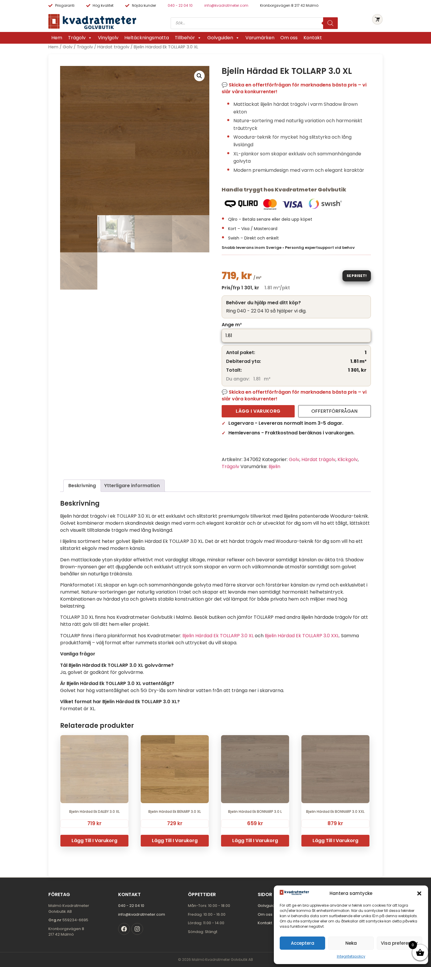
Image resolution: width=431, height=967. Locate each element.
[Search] (330, 23)
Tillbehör (185, 37)
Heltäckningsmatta (146, 37)
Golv (67, 47)
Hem (56, 37)
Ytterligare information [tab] (132, 485)
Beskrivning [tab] (82, 485)
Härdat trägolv (113, 47)
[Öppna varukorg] (377, 19)
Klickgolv (347, 459)
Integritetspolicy (351, 956)
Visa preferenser (399, 943)
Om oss (289, 37)
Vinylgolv (108, 37)
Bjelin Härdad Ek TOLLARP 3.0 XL (218, 635)
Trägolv (77, 37)
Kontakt (312, 37)
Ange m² (232, 324)
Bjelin (274, 466)
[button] (419, 893)
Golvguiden (220, 37)
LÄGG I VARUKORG (258, 411)
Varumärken (259, 37)
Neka (351, 943)
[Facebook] (124, 929)
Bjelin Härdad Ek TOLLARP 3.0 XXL (302, 635)
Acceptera (302, 943)
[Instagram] (137, 929)
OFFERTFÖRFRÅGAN (334, 411)
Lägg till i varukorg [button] (94, 840)
